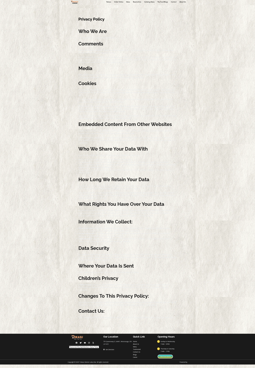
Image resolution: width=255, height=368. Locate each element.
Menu (128, 2)
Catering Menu (149, 2)
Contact (174, 2)
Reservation (137, 2)
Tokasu (108, 2)
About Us (182, 2)
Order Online (118, 2)
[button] (165, 356)
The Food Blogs (162, 2)
